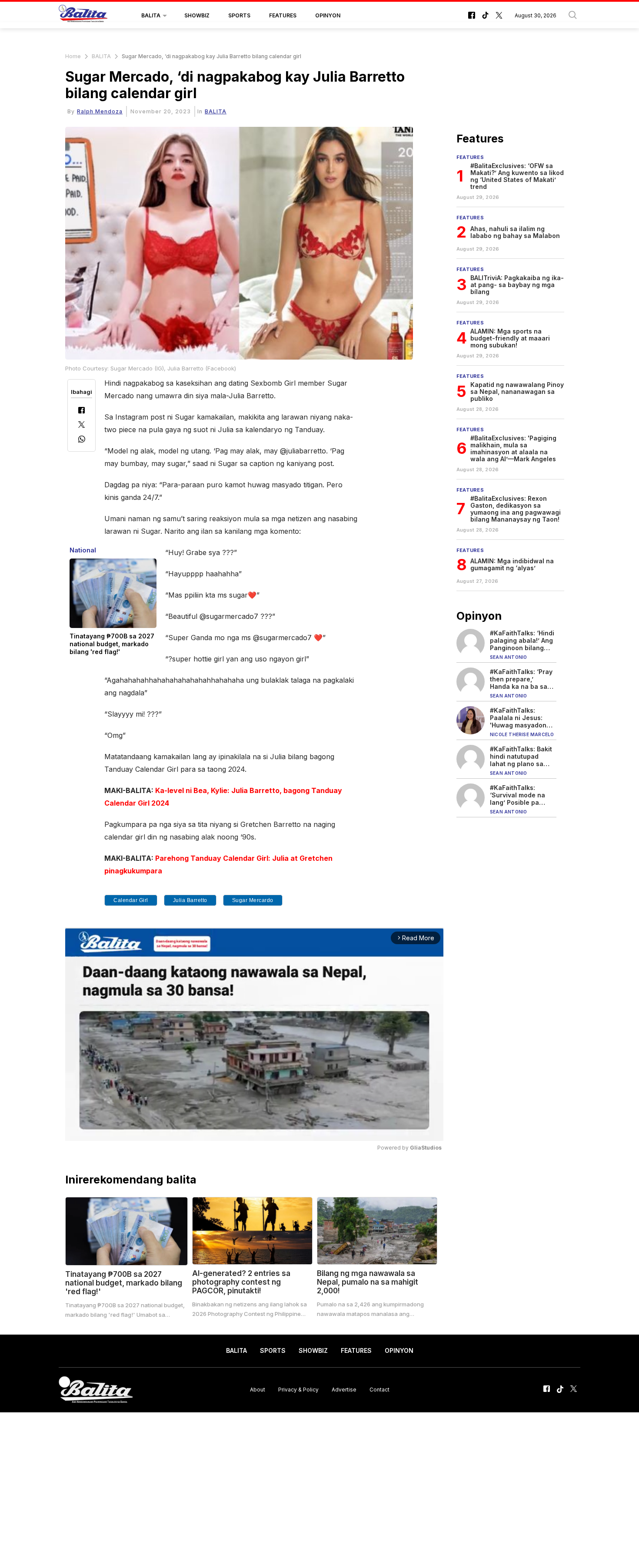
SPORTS (239, 15)
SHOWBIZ (197, 15)
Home (73, 56)
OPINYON (327, 15)
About (257, 1389)
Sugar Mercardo (252, 900)
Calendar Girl (130, 900)
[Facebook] (81, 411)
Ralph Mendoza (100, 111)
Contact (379, 1389)
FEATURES (282, 15)
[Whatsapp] (81, 440)
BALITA (150, 15)
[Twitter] (81, 425)
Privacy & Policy (298, 1389)
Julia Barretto (190, 900)
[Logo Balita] (83, 15)
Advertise (344, 1389)
